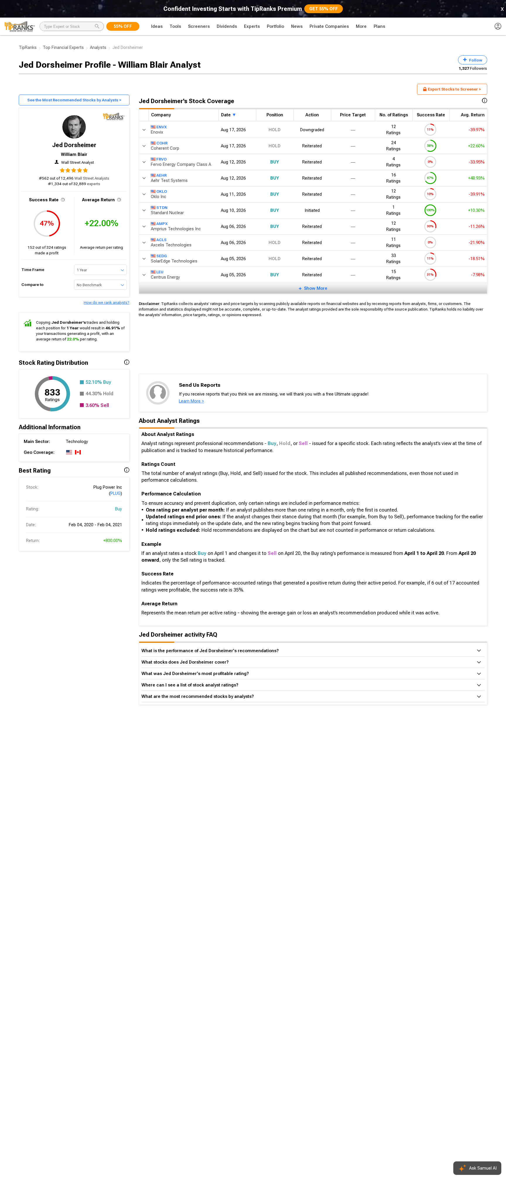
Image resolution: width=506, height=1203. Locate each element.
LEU (159, 271)
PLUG (115, 493)
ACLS (161, 239)
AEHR (161, 175)
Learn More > (191, 401)
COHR (161, 142)
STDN (161, 207)
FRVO (161, 158)
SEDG (161, 255)
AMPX (161, 223)
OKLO (161, 191)
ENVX (161, 126)
